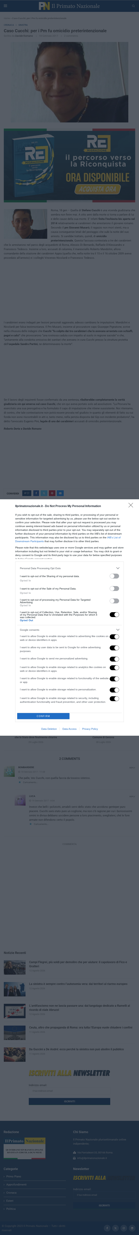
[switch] (114, 576)
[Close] (132, 506)
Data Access (69, 728)
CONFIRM (43, 716)
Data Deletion (49, 728)
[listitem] (69, 568)
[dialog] (69, 617)
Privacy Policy (90, 728)
